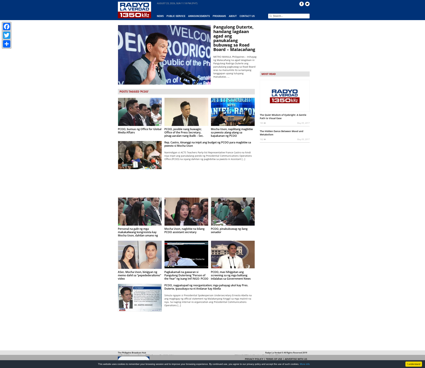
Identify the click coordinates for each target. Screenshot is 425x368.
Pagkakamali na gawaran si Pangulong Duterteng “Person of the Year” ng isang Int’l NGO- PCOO (186, 275)
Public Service (176, 16)
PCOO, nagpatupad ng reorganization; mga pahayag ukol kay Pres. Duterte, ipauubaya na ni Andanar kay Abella (206, 286)
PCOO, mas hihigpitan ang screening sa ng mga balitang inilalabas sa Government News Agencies (231, 277)
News (160, 16)
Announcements (199, 16)
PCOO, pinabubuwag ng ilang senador (229, 230)
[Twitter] (6, 35)
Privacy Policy (254, 359)
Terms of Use (274, 359)
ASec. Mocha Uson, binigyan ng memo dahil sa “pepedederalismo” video (139, 275)
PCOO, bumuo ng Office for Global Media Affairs (139, 130)
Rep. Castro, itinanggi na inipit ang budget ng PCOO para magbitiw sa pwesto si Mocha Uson (207, 144)
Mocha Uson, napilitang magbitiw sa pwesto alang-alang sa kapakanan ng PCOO (232, 132)
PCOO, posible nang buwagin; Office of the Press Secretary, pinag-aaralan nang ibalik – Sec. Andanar (184, 134)
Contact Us (247, 16)
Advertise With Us (296, 359)
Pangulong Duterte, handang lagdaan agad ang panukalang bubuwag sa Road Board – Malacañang (234, 38)
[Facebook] (6, 26)
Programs (219, 16)
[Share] (6, 44)
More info (305, 364)
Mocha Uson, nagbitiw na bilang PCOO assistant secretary (184, 230)
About (233, 16)
